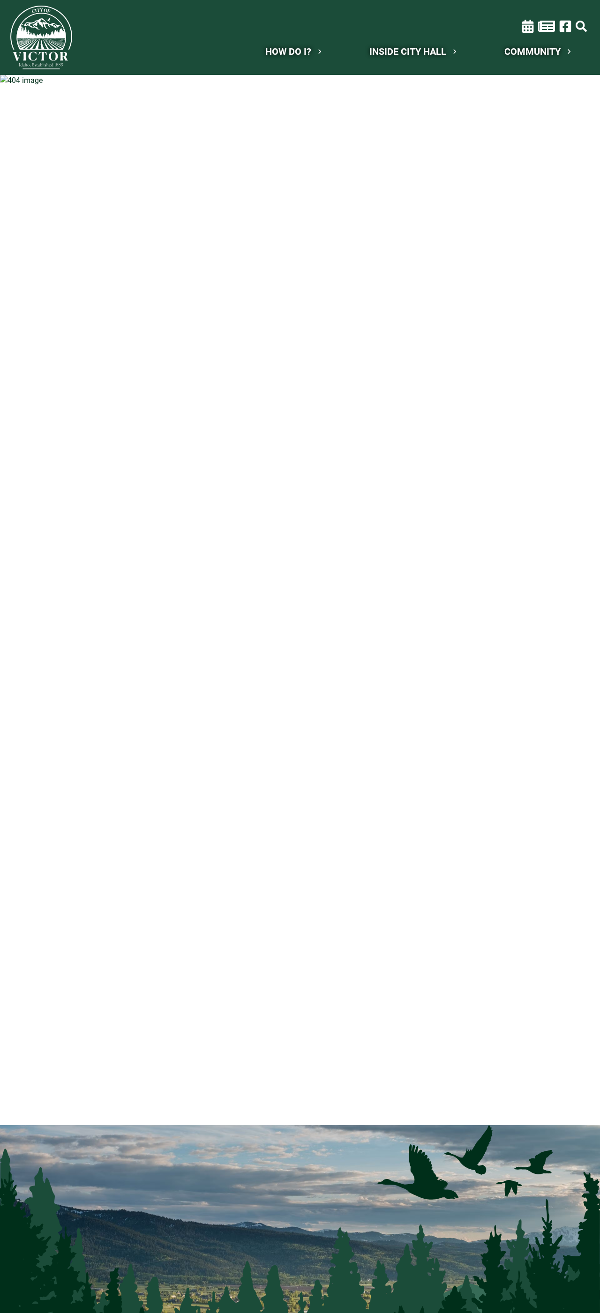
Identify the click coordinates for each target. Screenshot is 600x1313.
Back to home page (305, 145)
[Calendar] (527, 26)
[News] (546, 26)
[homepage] (41, 37)
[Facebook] (565, 25)
